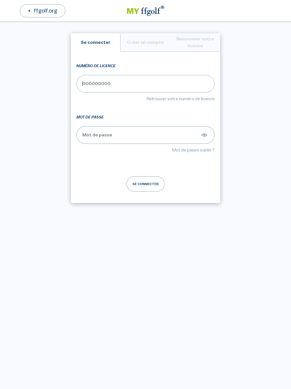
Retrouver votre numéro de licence (181, 99)
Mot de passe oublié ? (193, 150)
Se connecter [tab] (96, 42)
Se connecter (145, 184)
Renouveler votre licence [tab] (195, 42)
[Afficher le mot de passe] (205, 135)
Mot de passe (90, 117)
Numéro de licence (96, 66)
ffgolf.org (45, 11)
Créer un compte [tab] (145, 42)
